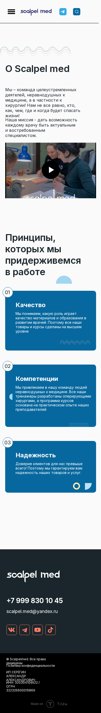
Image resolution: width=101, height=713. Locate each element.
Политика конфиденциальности (30, 666)
